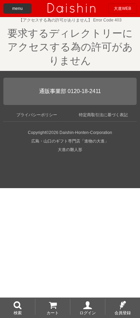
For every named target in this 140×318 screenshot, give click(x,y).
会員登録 (123, 313)
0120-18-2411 (84, 91)
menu (17, 8)
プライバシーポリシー (36, 114)
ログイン (88, 313)
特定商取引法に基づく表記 (103, 114)
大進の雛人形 (70, 149)
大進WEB (122, 8)
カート (53, 313)
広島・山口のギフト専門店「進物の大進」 (70, 141)
